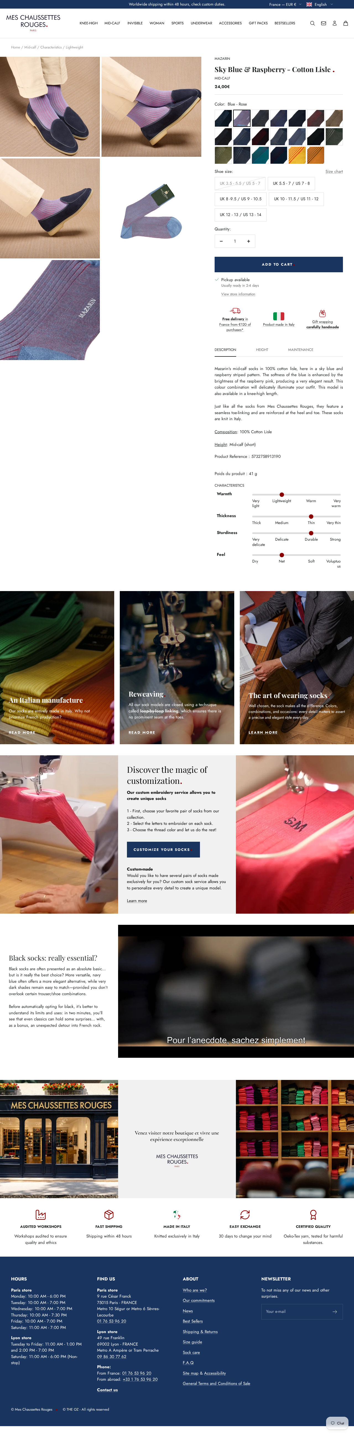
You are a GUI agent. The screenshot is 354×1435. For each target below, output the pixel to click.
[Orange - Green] (315, 155)
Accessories (230, 23)
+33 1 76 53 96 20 (140, 1379)
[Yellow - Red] (297, 155)
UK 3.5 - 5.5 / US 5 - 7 (240, 183)
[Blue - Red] (260, 136)
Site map (191, 1373)
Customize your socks (162, 849)
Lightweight (74, 47)
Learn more (137, 901)
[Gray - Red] (315, 118)
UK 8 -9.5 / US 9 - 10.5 (240, 199)
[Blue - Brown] (279, 118)
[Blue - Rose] (242, 118)
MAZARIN (222, 58)
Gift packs (258, 23)
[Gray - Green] (334, 136)
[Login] (334, 23)
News (188, 1311)
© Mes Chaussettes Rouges (31, 1409)
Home (15, 47)
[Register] (335, 1312)
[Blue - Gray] (260, 118)
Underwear (201, 23)
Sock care (191, 1352)
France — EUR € (282, 4)
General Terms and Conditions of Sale (216, 1383)
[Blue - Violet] (297, 118)
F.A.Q (188, 1363)
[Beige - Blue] (242, 136)
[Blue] (223, 118)
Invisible (135, 23)
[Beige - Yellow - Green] (334, 118)
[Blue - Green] (315, 136)
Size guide (192, 1342)
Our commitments (199, 1300)
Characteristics (51, 47)
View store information (238, 294)
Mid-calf (112, 23)
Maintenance (300, 350)
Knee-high (89, 23)
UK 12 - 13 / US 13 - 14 (240, 215)
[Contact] (323, 23)
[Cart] (345, 23)
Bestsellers (285, 23)
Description (225, 350)
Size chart (334, 171)
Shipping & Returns (200, 1332)
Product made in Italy (279, 324)
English (321, 4)
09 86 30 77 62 (111, 1357)
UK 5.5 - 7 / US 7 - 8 (291, 183)
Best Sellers (193, 1321)
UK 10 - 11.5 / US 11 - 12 (296, 199)
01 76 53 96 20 (111, 1321)
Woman (157, 23)
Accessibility (215, 1373)
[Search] (312, 23)
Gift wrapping (322, 324)
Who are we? (195, 1290)
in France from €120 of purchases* (235, 324)
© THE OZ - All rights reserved (86, 1409)
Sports (177, 23)
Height (262, 350)
